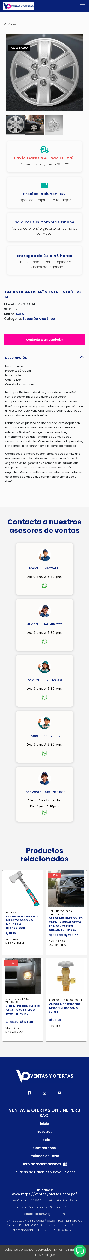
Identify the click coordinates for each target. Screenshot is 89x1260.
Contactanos (44, 1147)
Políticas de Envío (44, 1156)
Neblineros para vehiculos (60, 913)
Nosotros (44, 1131)
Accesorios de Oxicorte (65, 1000)
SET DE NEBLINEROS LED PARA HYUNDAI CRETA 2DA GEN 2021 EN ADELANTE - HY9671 (66, 924)
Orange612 (50, 1255)
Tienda (44, 1139)
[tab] (44, 357)
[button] (80, 1251)
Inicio (44, 1123)
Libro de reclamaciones (42, 1164)
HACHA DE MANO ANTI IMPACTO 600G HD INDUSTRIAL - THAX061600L (21, 922)
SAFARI (21, 314)
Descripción (16, 358)
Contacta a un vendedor (44, 340)
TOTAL (21, 943)
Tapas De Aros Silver (39, 318)
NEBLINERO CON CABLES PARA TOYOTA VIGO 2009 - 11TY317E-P (22, 1009)
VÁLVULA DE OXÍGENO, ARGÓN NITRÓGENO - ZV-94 (65, 1008)
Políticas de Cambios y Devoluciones (44, 1172)
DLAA (63, 945)
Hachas (10, 912)
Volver (12, 24)
